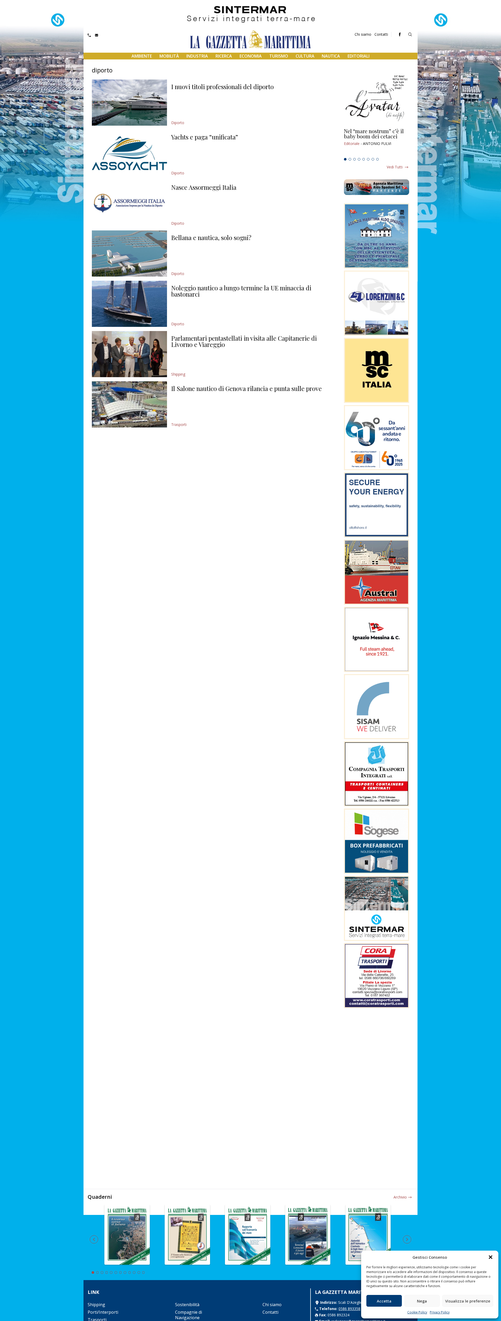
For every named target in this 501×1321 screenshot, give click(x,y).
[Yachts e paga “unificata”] (129, 153)
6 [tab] (368, 159)
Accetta (384, 1301)
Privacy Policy (440, 1312)
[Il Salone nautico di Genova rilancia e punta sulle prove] (129, 404)
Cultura (305, 56)
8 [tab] (377, 159)
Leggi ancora (376, 142)
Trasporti (179, 424)
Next (407, 1239)
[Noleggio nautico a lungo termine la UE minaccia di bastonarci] (129, 304)
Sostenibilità (187, 1304)
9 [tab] (129, 1272)
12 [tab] (143, 1272)
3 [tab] (354, 159)
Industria (197, 56)
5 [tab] (363, 159)
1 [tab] (345, 159)
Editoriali (358, 56)
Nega (422, 1301)
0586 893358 (349, 1308)
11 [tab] (139, 1272)
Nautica (331, 56)
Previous (94, 1239)
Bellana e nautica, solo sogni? (211, 237)
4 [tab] (359, 159)
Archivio (400, 1197)
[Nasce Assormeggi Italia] (129, 203)
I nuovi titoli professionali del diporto (222, 86)
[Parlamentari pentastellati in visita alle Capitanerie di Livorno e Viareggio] (129, 354)
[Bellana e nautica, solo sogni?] (129, 253)
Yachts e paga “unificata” (204, 137)
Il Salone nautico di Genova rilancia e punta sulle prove (246, 388)
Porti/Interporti (103, 1312)
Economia (251, 56)
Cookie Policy (417, 1312)
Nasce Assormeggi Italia (203, 187)
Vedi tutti (395, 166)
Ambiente (142, 56)
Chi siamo (363, 34)
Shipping (178, 374)
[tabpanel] (376, 142)
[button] (490, 1257)
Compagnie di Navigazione (188, 1314)
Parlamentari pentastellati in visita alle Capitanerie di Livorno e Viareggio (244, 341)
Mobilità (169, 56)
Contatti (381, 34)
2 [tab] (350, 159)
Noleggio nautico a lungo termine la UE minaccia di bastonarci (241, 291)
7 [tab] (373, 159)
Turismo (278, 56)
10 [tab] (134, 1272)
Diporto (177, 122)
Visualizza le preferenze (467, 1301)
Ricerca (224, 56)
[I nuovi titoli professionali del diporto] (129, 102)
